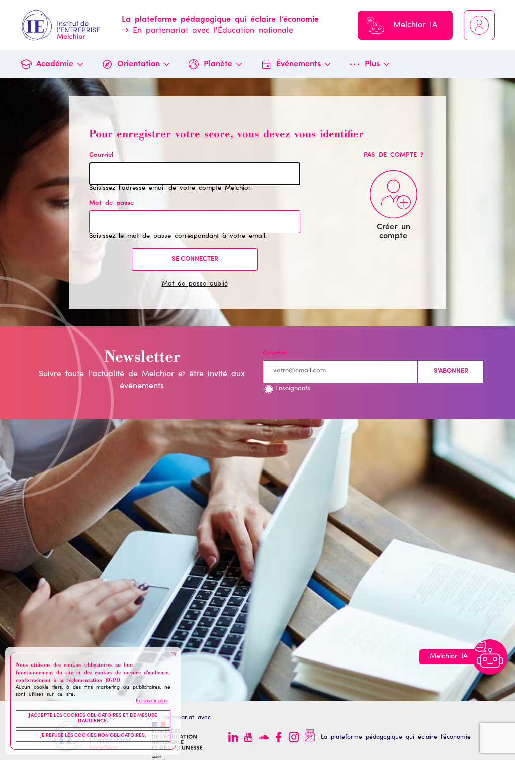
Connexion (479, 25)
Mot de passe (111, 203)
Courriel (101, 155)
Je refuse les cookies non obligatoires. (93, 735)
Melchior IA (415, 25)
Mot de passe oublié (195, 284)
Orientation (138, 64)
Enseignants (292, 389)
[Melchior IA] (489, 657)
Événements (298, 64)
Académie (54, 64)
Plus (372, 64)
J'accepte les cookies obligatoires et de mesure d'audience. (93, 718)
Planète (218, 64)
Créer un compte (393, 231)
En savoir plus (151, 701)
